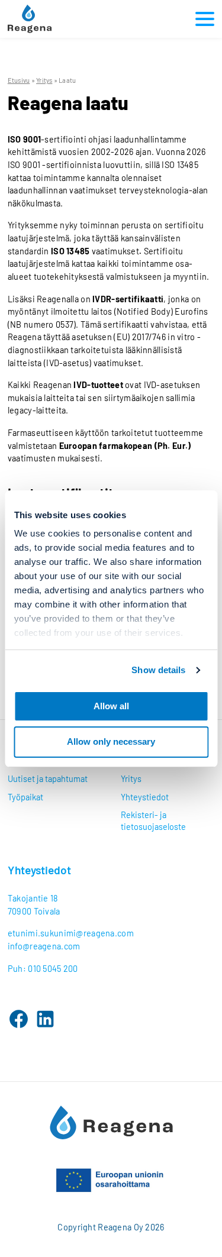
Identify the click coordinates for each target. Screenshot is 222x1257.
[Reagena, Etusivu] (30, 19)
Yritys (44, 80)
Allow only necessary (111, 741)
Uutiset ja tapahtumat (48, 779)
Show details (158, 670)
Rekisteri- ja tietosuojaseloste (153, 820)
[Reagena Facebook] (19, 1019)
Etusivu (19, 80)
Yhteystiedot (145, 797)
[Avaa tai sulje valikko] (202, 19)
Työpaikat (25, 797)
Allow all (111, 706)
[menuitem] (55, 778)
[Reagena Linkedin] (45, 1019)
